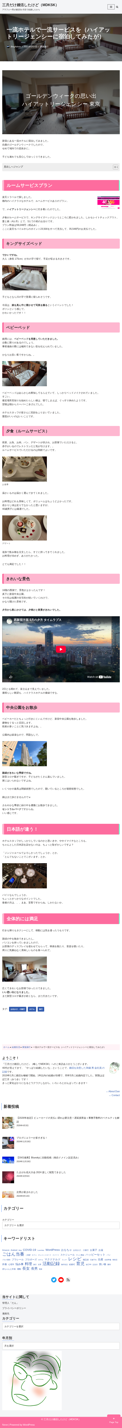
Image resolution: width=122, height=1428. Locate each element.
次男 (39, 1264)
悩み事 (19, 1264)
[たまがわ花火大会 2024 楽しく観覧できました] (8, 1177)
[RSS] (68, 1279)
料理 (28, 1264)
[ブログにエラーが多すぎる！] (8, 1143)
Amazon (5, 1250)
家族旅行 (44, 46)
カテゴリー (8, 1220)
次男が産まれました (27, 1192)
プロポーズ (31, 1259)
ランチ (64, 1260)
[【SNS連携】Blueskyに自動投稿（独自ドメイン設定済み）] (8, 1161)
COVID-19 (29, 1249)
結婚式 (72, 1264)
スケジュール (67, 1254)
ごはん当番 (13, 1254)
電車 (40, 1269)
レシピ (75, 1259)
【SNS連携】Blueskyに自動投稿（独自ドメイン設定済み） (48, 1157)
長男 (34, 1268)
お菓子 (93, 1250)
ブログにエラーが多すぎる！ (32, 1138)
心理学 (11, 1264)
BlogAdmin (16, 46)
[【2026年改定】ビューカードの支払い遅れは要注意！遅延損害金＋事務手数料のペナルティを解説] (8, 1123)
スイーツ (56, 1255)
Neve (5, 1425)
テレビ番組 (80, 1255)
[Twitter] (54, 1279)
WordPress (53, 1249)
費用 (109, 1264)
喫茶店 (114, 1260)
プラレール (18, 1259)
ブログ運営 (6, 1260)
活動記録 (51, 1264)
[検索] (117, 7)
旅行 (41, 1009)
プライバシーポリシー (14, 1308)
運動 (19, 1269)
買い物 (102, 1264)
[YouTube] (61, 1279)
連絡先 (5, 1313)
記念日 (95, 1264)
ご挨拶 (28, 1255)
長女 (26, 1268)
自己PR (88, 1264)
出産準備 (108, 1260)
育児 (80, 1264)
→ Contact (114, 1095)
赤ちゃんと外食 (9, 1269)
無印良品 (64, 1264)
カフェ (34, 1255)
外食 (4, 1264)
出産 (100, 1259)
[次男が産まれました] (8, 1195)
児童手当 (93, 1260)
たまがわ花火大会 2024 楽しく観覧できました (41, 1172)
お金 (100, 1250)
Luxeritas (40, 1250)
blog (20, 1250)
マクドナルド (52, 1259)
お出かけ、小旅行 (18, 1009)
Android (14, 1250)
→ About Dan (113, 1091)
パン (109, 1255)
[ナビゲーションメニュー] (111, 6)
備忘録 (86, 1260)
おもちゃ (66, 1249)
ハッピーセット (95, 1254)
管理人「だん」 (10, 1303)
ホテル (32, 1009)
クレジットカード (44, 1255)
